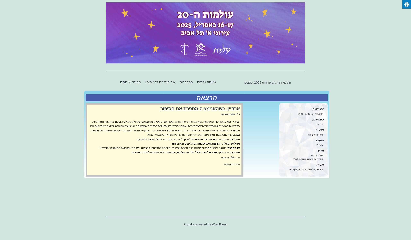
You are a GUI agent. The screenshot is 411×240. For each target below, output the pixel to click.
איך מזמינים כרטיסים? (160, 82)
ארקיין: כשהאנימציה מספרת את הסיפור (200, 108)
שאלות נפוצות (206, 82)
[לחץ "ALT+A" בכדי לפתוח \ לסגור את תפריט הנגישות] (406, 4)
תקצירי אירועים (130, 82)
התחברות (186, 82)
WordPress (219, 224)
